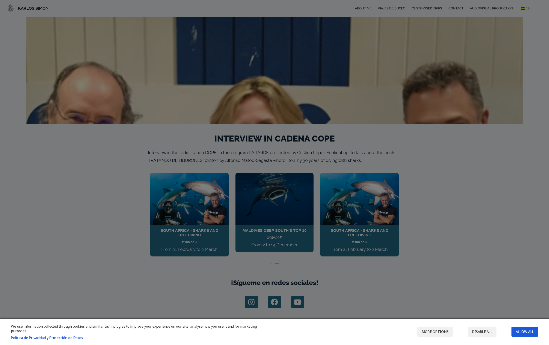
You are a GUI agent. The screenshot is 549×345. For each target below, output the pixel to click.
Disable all (482, 331)
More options (435, 331)
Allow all (525, 331)
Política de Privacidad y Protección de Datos (47, 337)
